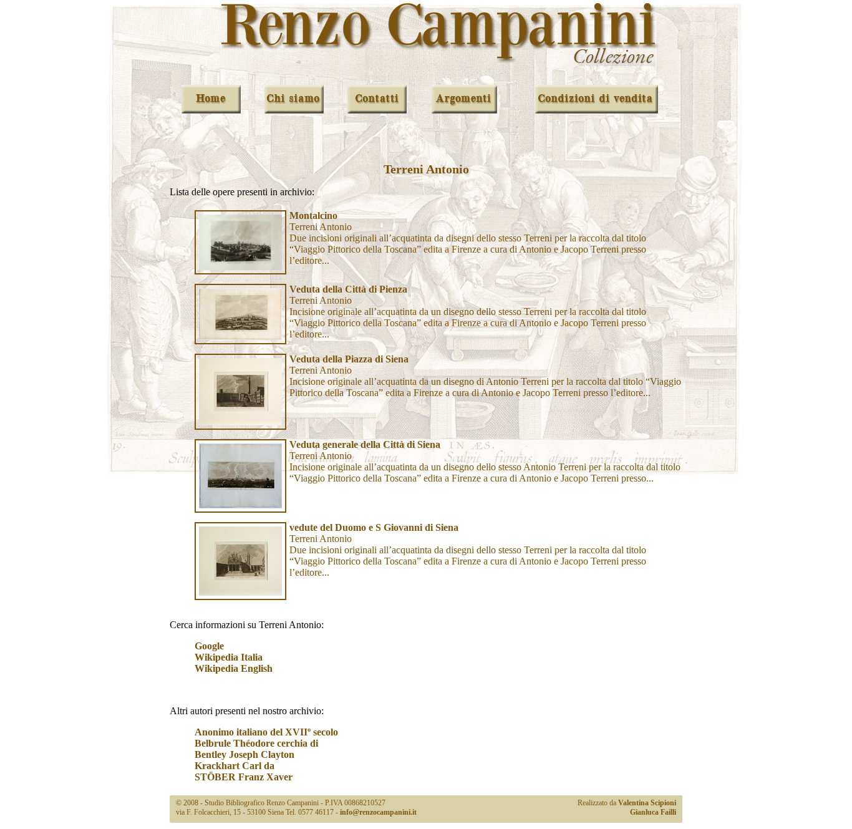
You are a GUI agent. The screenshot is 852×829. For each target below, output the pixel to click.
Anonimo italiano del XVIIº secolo (266, 732)
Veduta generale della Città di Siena (364, 444)
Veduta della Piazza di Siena (349, 359)
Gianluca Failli (653, 812)
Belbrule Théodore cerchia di (256, 743)
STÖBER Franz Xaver (244, 777)
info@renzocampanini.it (378, 812)
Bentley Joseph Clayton (244, 754)
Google (209, 646)
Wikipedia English (234, 668)
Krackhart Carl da (234, 765)
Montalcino (313, 215)
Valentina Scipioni (647, 802)
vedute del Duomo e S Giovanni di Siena (373, 527)
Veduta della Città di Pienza (348, 289)
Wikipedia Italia (229, 657)
